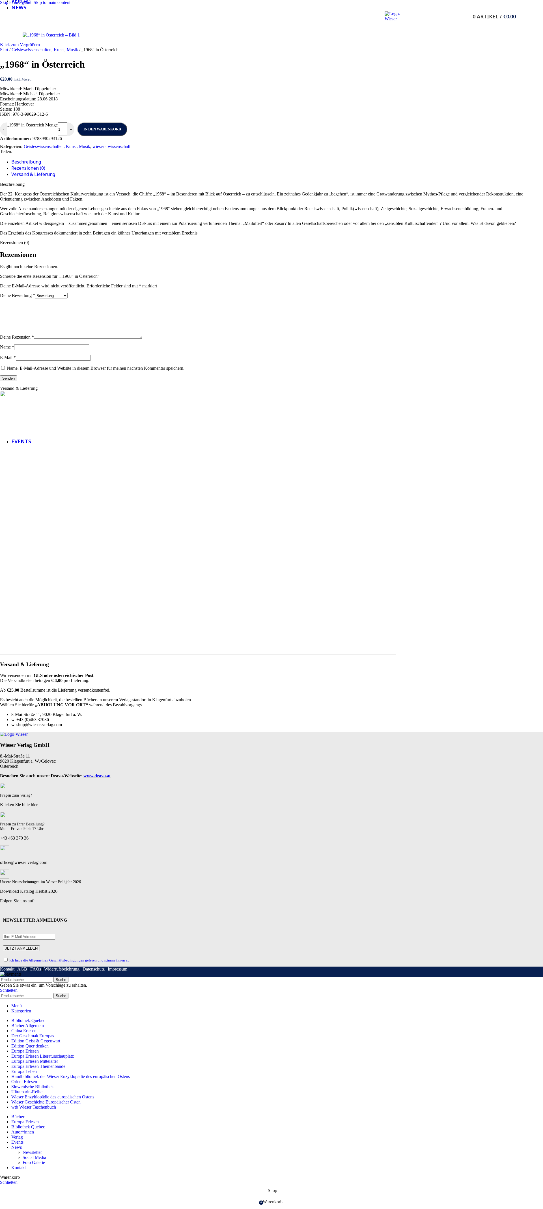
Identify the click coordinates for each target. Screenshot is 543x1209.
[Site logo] (393, 18)
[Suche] (465, 16)
